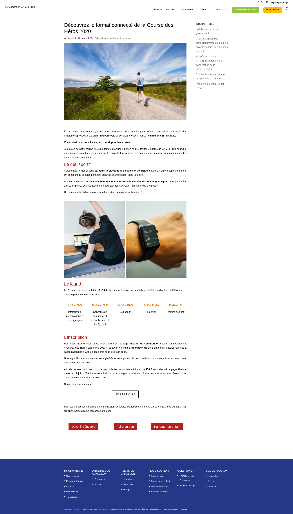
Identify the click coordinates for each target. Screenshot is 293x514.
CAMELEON (74, 38)
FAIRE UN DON (272, 10)
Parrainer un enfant (167, 426)
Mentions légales (171, 509)
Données (212, 486)
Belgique (127, 489)
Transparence (73, 497)
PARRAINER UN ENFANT (246, 10)
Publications (72, 491)
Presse (211, 481)
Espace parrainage (279, 3)
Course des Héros (110, 38)
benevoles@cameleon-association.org (90, 411)
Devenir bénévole (83, 426)
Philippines (99, 479)
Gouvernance (72, 476)
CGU (160, 509)
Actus (97, 38)
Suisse (97, 484)
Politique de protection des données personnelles (135, 509)
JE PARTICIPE (125, 394)
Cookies (183, 509)
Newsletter (213, 476)
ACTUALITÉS (219, 10)
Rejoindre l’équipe (75, 481)
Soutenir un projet (159, 491)
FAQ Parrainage (187, 485)
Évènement (125, 38)
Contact (70, 486)
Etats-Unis (128, 484)
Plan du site (108, 509)
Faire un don (125, 426)
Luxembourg (129, 479)
